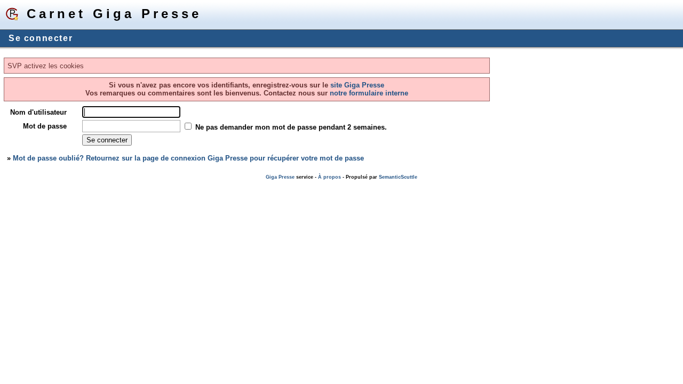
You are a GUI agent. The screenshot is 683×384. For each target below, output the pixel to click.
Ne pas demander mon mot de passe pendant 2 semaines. (291, 127)
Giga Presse (280, 177)
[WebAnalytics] (21, 184)
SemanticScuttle (398, 177)
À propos (329, 177)
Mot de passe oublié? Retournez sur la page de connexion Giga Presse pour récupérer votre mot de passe (188, 158)
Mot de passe (45, 126)
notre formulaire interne (368, 93)
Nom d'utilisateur (38, 112)
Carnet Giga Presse (114, 13)
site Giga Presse (357, 85)
